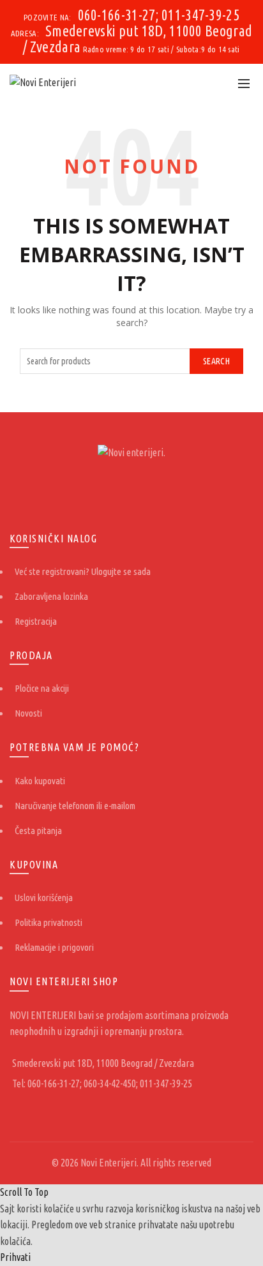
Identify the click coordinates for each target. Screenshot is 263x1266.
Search (216, 361)
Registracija (36, 621)
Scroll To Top (24, 1192)
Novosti (28, 713)
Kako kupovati (40, 780)
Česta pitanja (38, 830)
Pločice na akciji (42, 688)
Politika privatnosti (48, 922)
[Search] (216, 83)
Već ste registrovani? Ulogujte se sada (83, 571)
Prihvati (15, 1257)
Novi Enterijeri (108, 1162)
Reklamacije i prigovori (54, 947)
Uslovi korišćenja (44, 897)
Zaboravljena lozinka (51, 596)
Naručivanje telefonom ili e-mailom (75, 805)
